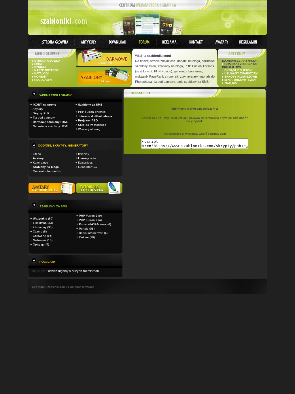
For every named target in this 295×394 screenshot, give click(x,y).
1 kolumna (40, 222)
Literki (37, 153)
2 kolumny (39, 227)
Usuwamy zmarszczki (241, 73)
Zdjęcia (230, 83)
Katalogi (41, 73)
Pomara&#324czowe (93, 224)
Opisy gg (39, 244)
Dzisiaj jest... (86, 162)
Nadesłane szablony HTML (51, 126)
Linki (38, 63)
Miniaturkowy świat (240, 79)
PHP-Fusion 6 (88, 215)
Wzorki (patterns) (89, 129)
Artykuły (38, 108)
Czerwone (39, 235)
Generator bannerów (46, 171)
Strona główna (47, 60)
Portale (83, 228)
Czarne (37, 231)
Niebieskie (39, 240)
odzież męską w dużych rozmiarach (73, 271)
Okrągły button (237, 70)
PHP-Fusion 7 (88, 220)
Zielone (84, 237)
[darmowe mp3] (99, 193)
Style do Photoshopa (92, 124)
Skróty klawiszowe (240, 76)
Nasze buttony (46, 70)
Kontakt (41, 76)
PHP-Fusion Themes (91, 111)
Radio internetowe (91, 232)
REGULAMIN (43, 79)
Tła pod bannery (44, 117)
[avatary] (52, 193)
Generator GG (87, 166)
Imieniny (83, 153)
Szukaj (40, 67)
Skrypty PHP (41, 113)
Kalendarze (40, 162)
